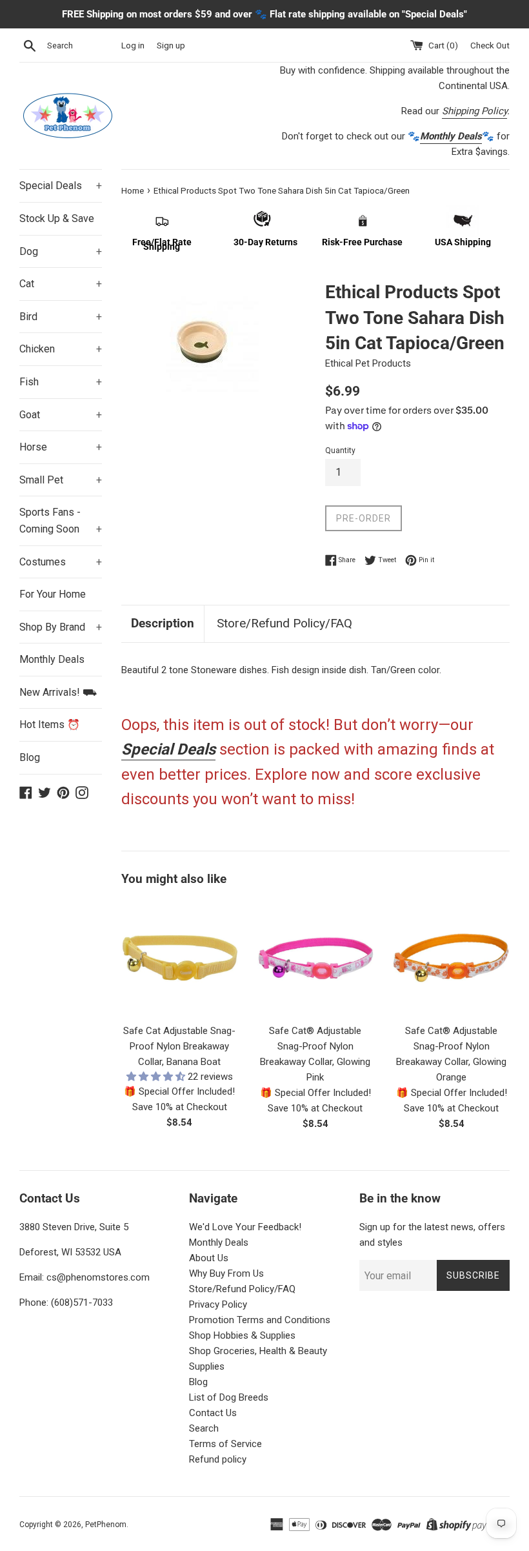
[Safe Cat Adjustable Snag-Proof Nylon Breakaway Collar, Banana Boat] (179, 958)
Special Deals (60, 185)
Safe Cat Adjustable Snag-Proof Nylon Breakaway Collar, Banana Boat (179, 1046)
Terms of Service (225, 1444)
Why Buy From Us (226, 1273)
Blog (29, 757)
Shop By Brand (60, 627)
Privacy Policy (218, 1304)
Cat (60, 284)
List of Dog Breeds (228, 1397)
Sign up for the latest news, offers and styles (432, 1234)
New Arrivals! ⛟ (58, 692)
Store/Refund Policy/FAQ (284, 623)
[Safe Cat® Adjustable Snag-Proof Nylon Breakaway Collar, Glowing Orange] (451, 958)
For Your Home (52, 594)
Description (162, 623)
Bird (60, 316)
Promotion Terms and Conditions (259, 1320)
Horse (60, 447)
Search (204, 1428)
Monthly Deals (52, 659)
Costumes (60, 562)
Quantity (340, 450)
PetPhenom (105, 1524)
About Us (208, 1258)
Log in (133, 45)
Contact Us (213, 1413)
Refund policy (217, 1459)
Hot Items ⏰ (49, 724)
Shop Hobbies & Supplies (242, 1335)
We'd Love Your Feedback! (245, 1227)
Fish (60, 382)
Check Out (490, 45)
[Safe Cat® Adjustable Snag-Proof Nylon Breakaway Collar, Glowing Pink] (315, 958)
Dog (60, 251)
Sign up (171, 45)
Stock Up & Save (56, 218)
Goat (60, 415)
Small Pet (60, 480)
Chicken (60, 349)
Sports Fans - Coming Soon (60, 520)
